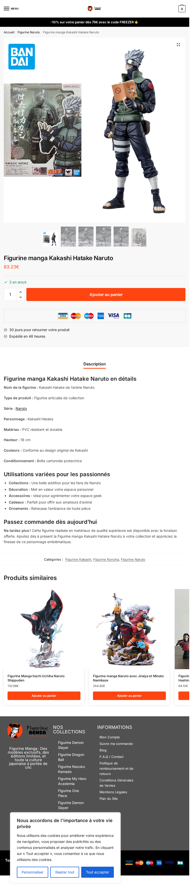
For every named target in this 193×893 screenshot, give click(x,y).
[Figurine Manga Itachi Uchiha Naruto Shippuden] (44, 629)
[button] (178, 44)
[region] (65, 847)
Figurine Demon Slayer (71, 745)
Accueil (9, 32)
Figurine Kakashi (78, 559)
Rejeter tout (64, 872)
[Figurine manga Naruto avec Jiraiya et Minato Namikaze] (129, 629)
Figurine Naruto (29, 32)
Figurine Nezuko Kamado (71, 769)
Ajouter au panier (106, 294)
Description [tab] (94, 363)
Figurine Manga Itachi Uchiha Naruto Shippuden (36, 678)
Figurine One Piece (68, 793)
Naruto (21, 408)
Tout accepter (97, 872)
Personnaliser (32, 872)
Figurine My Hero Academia (72, 781)
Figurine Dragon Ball (71, 757)
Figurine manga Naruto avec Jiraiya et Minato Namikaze (128, 678)
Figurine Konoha (106, 559)
